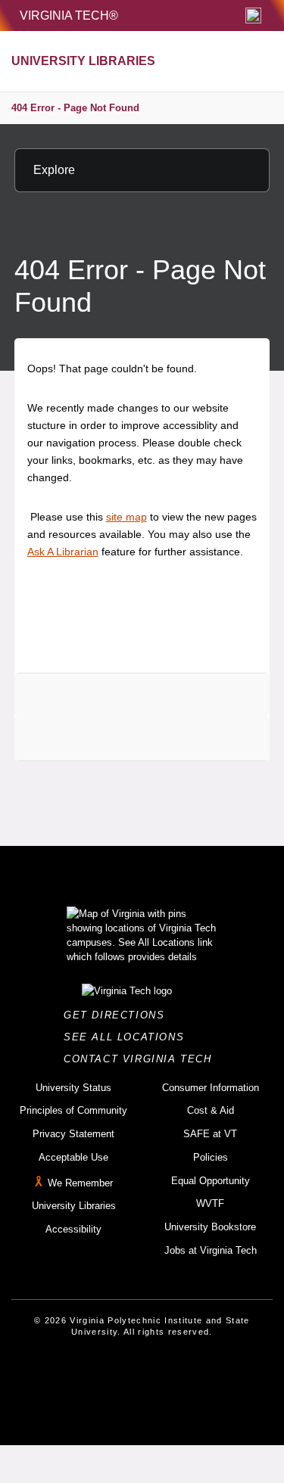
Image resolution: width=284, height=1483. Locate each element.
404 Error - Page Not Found (75, 107)
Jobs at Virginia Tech (210, 1250)
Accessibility (73, 1229)
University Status (73, 1087)
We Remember (80, 1183)
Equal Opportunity (210, 1180)
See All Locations (128, 1037)
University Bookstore (210, 1227)
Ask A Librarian (62, 552)
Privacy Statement (73, 1133)
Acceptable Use (73, 1157)
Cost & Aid (210, 1110)
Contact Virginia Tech (142, 1059)
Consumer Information (210, 1087)
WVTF (210, 1203)
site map (126, 517)
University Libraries (74, 1205)
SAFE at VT (210, 1133)
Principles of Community (73, 1110)
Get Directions (118, 1015)
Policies (210, 1157)
